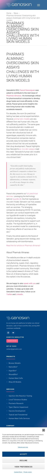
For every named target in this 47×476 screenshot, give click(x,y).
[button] (43, 430)
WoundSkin (13, 374)
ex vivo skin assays (27, 149)
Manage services (23, 447)
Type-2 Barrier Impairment (18, 407)
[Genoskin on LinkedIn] (8, 333)
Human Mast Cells (16, 378)
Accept (23, 454)
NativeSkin (13, 367)
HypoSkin (13, 371)
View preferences (23, 467)
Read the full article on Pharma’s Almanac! (23, 245)
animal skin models (22, 119)
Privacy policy (28, 472)
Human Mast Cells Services (19, 418)
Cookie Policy (18, 472)
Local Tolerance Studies (18, 400)
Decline (23, 460)
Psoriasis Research (16, 403)
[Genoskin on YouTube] (13, 333)
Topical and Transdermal (18, 415)
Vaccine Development (17, 411)
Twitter (9, 294)
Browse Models (15, 363)
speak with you (30, 283)
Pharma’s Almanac (13, 96)
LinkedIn (19, 294)
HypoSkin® (16, 199)
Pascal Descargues (27, 90)
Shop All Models (15, 382)
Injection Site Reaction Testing (20, 396)
